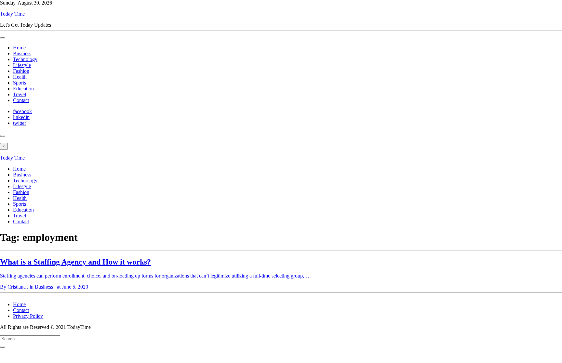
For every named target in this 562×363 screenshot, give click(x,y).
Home (19, 47)
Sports (19, 82)
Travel (19, 94)
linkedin (21, 117)
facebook (22, 111)
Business (22, 53)
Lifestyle (22, 65)
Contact (21, 100)
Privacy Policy (28, 316)
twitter (19, 123)
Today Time (12, 14)
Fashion (21, 71)
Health (20, 77)
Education (23, 88)
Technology (25, 59)
